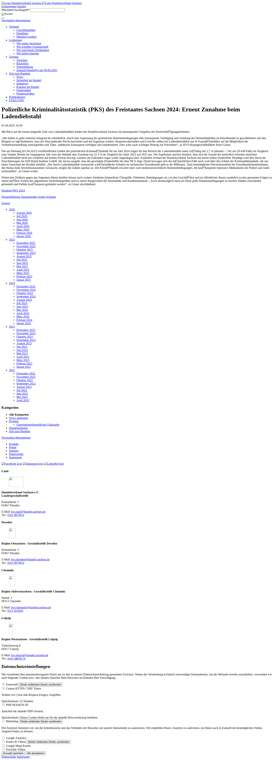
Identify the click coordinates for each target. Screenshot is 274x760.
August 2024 (24, 299)
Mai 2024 (22, 309)
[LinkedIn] (54, 463)
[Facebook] (11, 463)
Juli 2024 (21, 303)
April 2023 (22, 356)
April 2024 (22, 313)
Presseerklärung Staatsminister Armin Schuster (28, 196)
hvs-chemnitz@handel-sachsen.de (31, 607)
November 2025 (26, 246)
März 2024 (22, 316)
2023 (12, 326)
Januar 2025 (23, 279)
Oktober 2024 (24, 293)
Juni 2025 (22, 263)
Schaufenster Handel (13, 6)
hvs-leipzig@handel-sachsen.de (29, 655)
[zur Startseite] (21, 3)
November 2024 (26, 289)
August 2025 (24, 256)
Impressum (23, 756)
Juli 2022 (21, 390)
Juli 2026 (21, 216)
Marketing (12, 721)
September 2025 (26, 253)
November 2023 (26, 333)
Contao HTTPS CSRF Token (23, 688)
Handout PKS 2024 (13, 190)
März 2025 (22, 273)
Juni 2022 (22, 393)
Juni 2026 (22, 219)
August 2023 (24, 343)
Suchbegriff (15, 10)
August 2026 (24, 212)
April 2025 (22, 269)
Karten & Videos (16, 741)
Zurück (5, 203)
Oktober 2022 (24, 380)
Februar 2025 (24, 276)
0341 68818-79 (16, 658)
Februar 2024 (24, 320)
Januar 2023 (23, 366)
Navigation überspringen (16, 20)
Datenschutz (8, 756)
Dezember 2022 (25, 373)
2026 (12, 209)
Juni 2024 (22, 306)
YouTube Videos (16, 749)
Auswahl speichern (13, 753)
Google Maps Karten (18, 745)
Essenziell (12, 684)
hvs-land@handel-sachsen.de (28, 511)
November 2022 (26, 376)
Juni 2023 (22, 350)
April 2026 (22, 226)
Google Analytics (16, 738)
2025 (12, 239)
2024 (12, 283)
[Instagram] (33, 463)
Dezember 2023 (25, 330)
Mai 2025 (22, 266)
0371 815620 (15, 610)
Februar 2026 (24, 232)
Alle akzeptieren (35, 753)
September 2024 (26, 296)
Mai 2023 (22, 353)
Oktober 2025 (24, 249)
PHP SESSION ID (17, 704)
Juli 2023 (21, 346)
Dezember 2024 (25, 286)
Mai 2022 (22, 397)
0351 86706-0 (15, 515)
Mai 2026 (22, 222)
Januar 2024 (23, 323)
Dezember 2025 (25, 243)
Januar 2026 (23, 236)
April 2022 (22, 400)
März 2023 (22, 360)
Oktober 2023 (24, 336)
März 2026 (22, 229)
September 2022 (26, 383)
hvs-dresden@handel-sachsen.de (30, 559)
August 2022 (24, 386)
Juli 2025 (21, 259)
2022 (12, 370)
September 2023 (26, 340)
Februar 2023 (24, 363)
